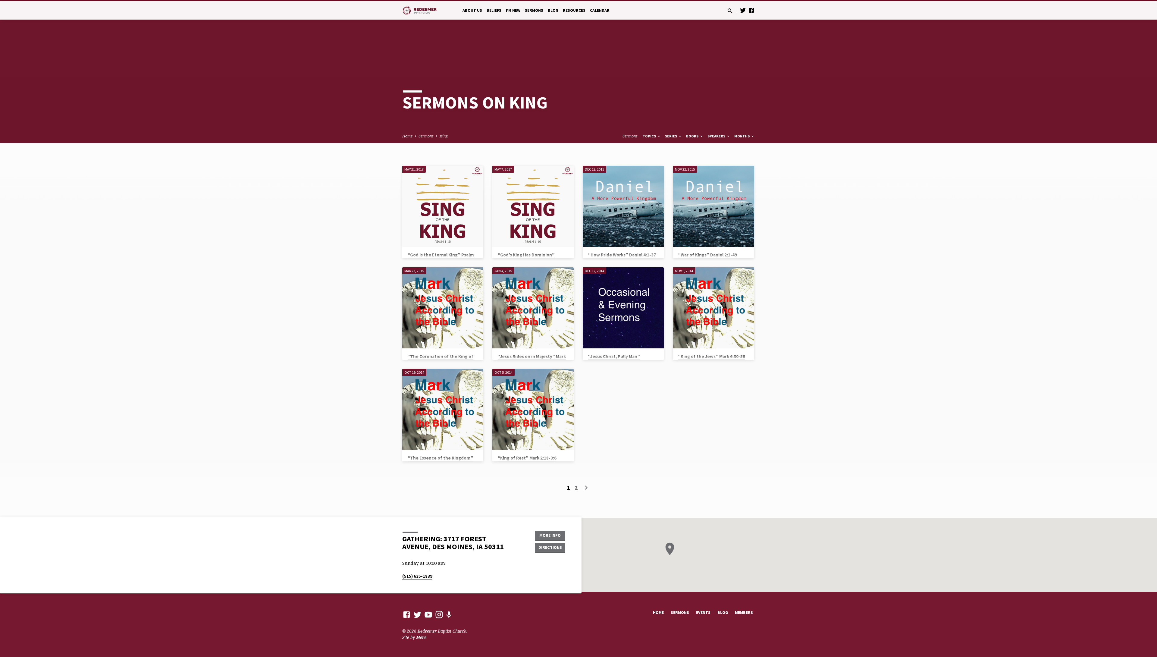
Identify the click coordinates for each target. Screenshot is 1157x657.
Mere (421, 637)
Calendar (600, 10)
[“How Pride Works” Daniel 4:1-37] (623, 206)
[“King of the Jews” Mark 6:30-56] (713, 307)
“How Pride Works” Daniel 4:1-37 (622, 255)
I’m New (513, 10)
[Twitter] (743, 10)
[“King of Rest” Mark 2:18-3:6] (532, 409)
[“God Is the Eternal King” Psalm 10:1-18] (442, 206)
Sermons (534, 10)
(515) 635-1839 (417, 576)
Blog (553, 10)
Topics (650, 136)
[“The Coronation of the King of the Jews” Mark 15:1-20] (442, 307)
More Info (550, 535)
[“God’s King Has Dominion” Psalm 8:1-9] (532, 206)
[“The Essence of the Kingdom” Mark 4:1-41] (442, 409)
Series (671, 136)
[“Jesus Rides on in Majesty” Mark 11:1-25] (532, 307)
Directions (550, 547)
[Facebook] (751, 10)
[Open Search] (730, 10)
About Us (472, 10)
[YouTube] (428, 614)
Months (742, 136)
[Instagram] (439, 614)
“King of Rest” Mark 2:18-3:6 (527, 458)
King (444, 136)
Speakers (716, 136)
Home (407, 136)
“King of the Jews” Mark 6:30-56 (711, 356)
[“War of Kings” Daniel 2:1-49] (713, 206)
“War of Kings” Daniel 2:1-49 (707, 255)
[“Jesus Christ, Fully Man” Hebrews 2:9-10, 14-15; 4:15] (623, 307)
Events (703, 612)
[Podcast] (449, 614)
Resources (574, 10)
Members (744, 612)
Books (692, 136)
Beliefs (494, 10)
